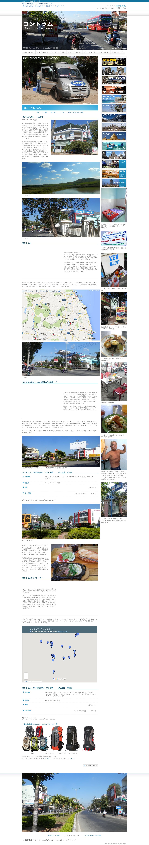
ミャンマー (114, 136)
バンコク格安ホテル (114, 174)
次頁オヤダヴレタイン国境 (75, 112)
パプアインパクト (114, 80)
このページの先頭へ (90, 765)
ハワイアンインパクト (114, 99)
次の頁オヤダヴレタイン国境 (92, 835)
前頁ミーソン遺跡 (42, 112)
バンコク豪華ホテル (114, 183)
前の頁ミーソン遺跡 (54, 835)
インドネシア (114, 155)
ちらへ (72, 758)
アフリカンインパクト (114, 108)
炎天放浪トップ (114, 62)
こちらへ (46, 758)
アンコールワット (114, 127)
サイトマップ (72, 840)
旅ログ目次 (61, 840)
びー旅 (62, 112)
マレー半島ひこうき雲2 (114, 90)
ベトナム (114, 146)
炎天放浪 (53, 112)
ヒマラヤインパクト (114, 118)
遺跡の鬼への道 (114, 71)
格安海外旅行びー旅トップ (32, 840)
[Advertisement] (42, 262)
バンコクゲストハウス (114, 164)
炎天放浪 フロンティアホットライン (45, 6)
